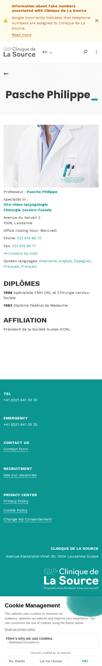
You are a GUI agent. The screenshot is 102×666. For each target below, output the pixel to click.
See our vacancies (20, 475)
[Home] (19, 55)
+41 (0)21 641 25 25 (20, 424)
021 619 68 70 (29, 238)
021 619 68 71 (24, 246)
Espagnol (82, 261)
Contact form (16, 449)
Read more (22, 34)
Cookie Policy (16, 510)
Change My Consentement (28, 519)
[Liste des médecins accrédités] (6, 74)
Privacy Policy (16, 501)
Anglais (65, 261)
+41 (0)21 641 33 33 (20, 400)
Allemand (48, 261)
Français (11, 266)
